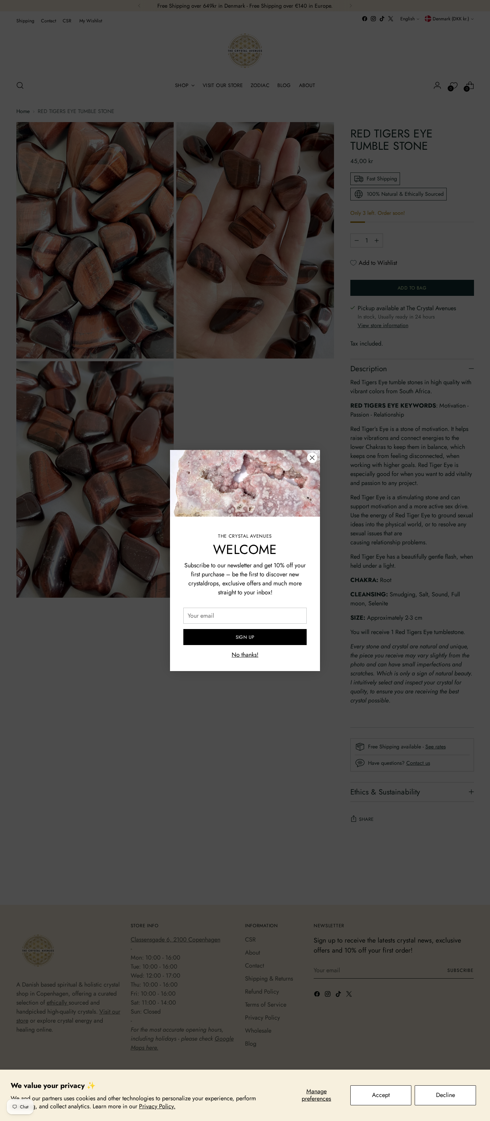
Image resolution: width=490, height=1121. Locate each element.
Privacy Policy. (157, 1106)
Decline (445, 1095)
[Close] (312, 458)
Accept (381, 1095)
